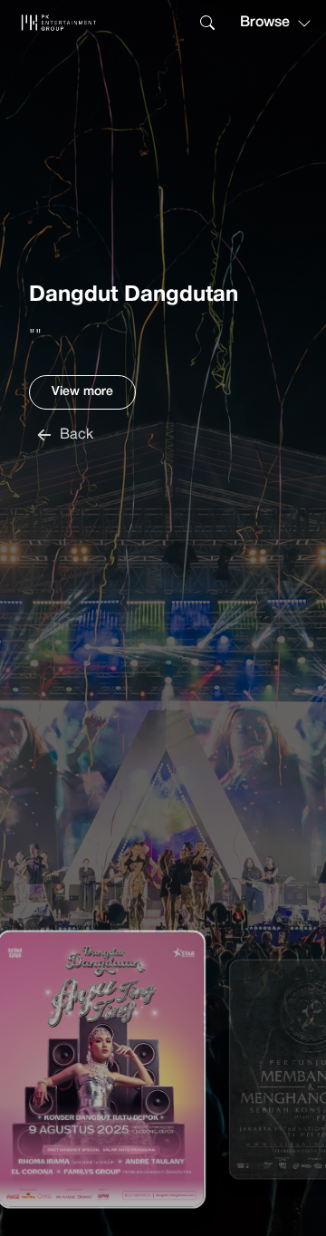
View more (82, 392)
